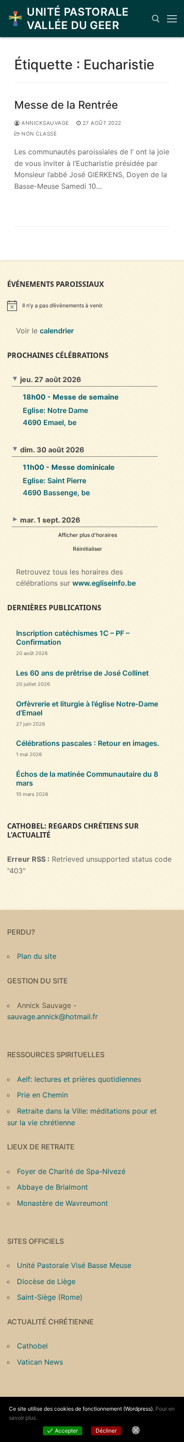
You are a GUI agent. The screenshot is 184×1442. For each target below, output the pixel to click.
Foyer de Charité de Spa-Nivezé (71, 1171)
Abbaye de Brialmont (52, 1187)
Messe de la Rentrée (66, 104)
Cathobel (32, 1345)
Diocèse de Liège (46, 1281)
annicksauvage (44, 123)
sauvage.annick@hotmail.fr (52, 1016)
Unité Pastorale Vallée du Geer (78, 18)
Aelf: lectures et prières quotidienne (77, 1079)
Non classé (38, 134)
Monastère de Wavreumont (62, 1203)
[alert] (92, 305)
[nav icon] (172, 18)
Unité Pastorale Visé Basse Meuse (74, 1265)
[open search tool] (156, 19)
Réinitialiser (87, 548)
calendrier (57, 330)
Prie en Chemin (42, 1094)
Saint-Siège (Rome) (50, 1297)
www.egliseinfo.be (104, 583)
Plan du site (36, 956)
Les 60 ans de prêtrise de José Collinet (82, 672)
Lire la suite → (46, 205)
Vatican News (40, 1361)
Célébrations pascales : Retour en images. (87, 743)
